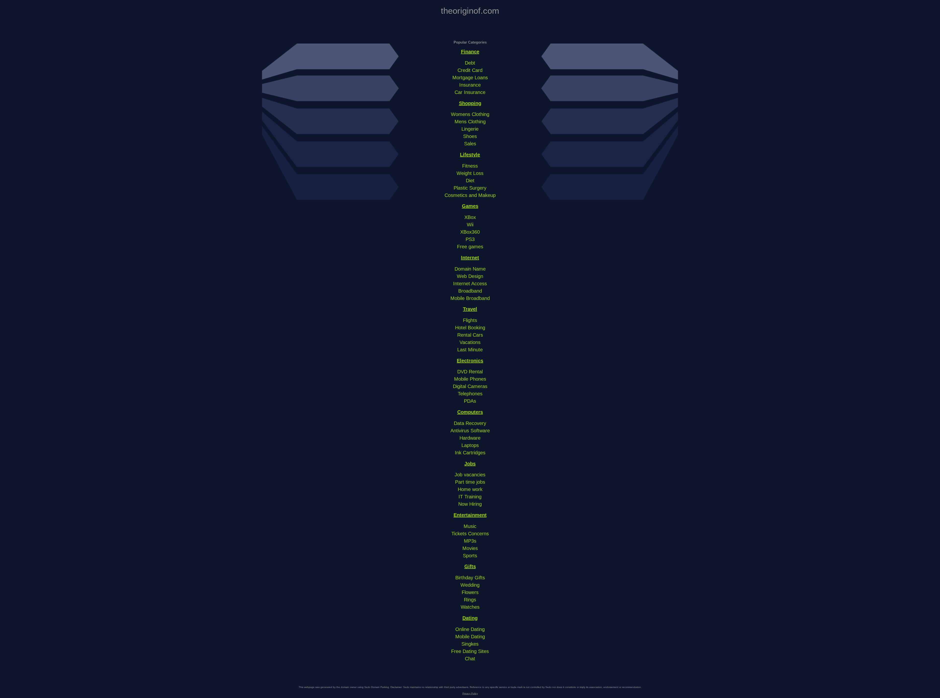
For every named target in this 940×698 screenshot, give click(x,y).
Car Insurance (470, 92)
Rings (470, 599)
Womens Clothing (470, 114)
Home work (470, 489)
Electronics (470, 360)
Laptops (470, 445)
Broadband (470, 291)
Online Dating (470, 629)
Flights (470, 320)
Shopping (470, 103)
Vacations (470, 342)
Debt (470, 63)
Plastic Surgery (470, 188)
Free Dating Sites (470, 651)
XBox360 (470, 232)
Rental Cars (470, 335)
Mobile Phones (470, 379)
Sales (470, 143)
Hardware (470, 438)
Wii (470, 224)
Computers (470, 412)
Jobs (470, 463)
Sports (470, 555)
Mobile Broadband (470, 298)
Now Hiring (470, 504)
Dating (470, 618)
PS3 (470, 239)
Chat (470, 658)
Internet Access (470, 283)
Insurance (470, 85)
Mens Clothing (470, 121)
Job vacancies (470, 474)
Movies (470, 548)
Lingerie (470, 129)
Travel (470, 309)
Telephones (470, 393)
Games (470, 206)
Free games (470, 246)
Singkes (470, 644)
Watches (470, 607)
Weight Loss (470, 173)
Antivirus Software (470, 430)
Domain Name (470, 269)
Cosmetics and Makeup (470, 195)
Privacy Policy (470, 693)
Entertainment (470, 515)
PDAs (470, 401)
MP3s (470, 541)
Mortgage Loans (470, 77)
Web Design (470, 276)
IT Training (470, 496)
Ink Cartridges (470, 452)
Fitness (470, 166)
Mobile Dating (470, 636)
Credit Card (470, 70)
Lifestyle (470, 154)
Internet (470, 257)
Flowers (470, 592)
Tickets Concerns (470, 533)
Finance (470, 51)
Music (470, 526)
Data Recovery (470, 423)
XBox (470, 217)
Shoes (470, 136)
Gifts (470, 566)
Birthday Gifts (470, 577)
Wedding (470, 585)
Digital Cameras (470, 386)
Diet (470, 180)
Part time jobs (470, 482)
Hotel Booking (470, 327)
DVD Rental (470, 371)
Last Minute (470, 349)
